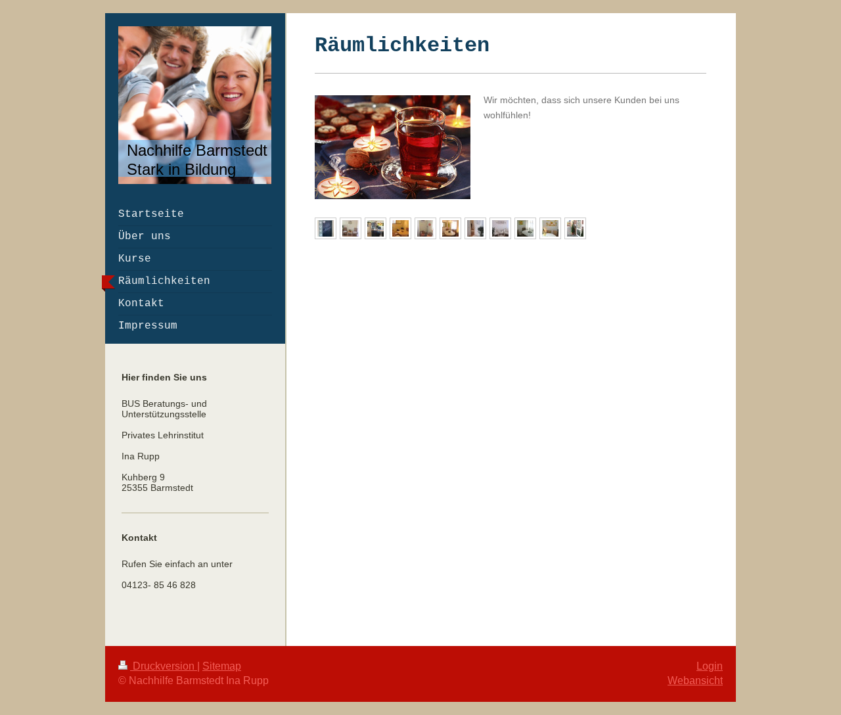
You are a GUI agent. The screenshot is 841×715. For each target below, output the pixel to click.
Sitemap (221, 666)
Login (709, 666)
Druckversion (163, 666)
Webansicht (695, 680)
